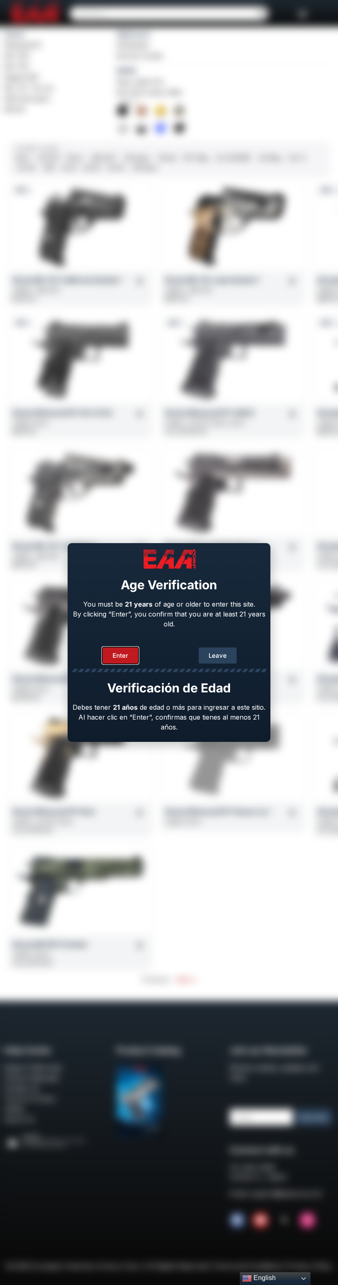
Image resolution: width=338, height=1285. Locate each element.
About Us (19, 1119)
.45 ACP (48, 158)
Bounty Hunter (140, 56)
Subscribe (313, 1117)
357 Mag (195, 158)
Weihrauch (133, 34)
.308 (48, 168)
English (264, 1277)
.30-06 (25, 168)
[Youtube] (260, 1220)
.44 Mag (269, 158)
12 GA (69, 168)
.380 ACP (102, 158)
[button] (303, 13)
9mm (23, 158)
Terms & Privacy (30, 1098)
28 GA (92, 168)
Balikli (126, 70)
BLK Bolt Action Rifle (149, 92)
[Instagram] (307, 1220)
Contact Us (21, 1088)
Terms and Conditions (248, 1266)
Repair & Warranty (33, 1068)
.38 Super (136, 158)
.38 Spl (166, 158)
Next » (186, 979)
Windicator (133, 45)
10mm (74, 158)
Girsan (14, 34)
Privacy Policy (310, 1266)
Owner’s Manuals (31, 1078)
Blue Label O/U (140, 82)
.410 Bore (144, 168)
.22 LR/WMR (233, 158)
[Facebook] (237, 1220)
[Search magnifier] (261, 13)
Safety (14, 1109)
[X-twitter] (284, 1220)
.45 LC (296, 158)
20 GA (115, 168)
